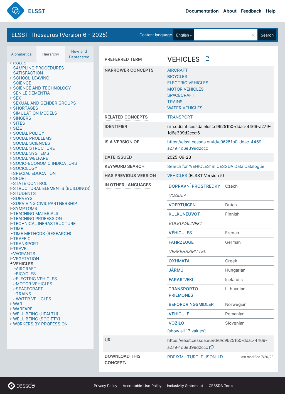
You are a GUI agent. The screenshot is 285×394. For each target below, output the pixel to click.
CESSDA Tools (221, 385)
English (182, 35)
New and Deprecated (79, 54)
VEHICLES (177, 175)
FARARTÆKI (181, 279)
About (230, 11)
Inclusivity (185, 385)
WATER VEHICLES (185, 107)
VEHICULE (179, 313)
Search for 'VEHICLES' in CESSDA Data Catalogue (215, 166)
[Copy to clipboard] (206, 59)
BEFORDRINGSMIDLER (191, 304)
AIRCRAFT (177, 70)
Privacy (105, 385)
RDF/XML (176, 356)
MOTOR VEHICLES (185, 89)
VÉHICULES (180, 232)
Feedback (251, 11)
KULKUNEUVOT (184, 214)
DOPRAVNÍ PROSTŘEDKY (194, 186)
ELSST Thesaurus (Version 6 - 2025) (59, 35)
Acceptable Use (142, 385)
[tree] (50, 205)
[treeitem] (22, 63)
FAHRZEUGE (181, 242)
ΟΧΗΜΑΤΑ (179, 261)
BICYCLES (177, 76)
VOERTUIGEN (182, 204)
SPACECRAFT (181, 95)
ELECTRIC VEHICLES (187, 82)
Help (271, 11)
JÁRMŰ (176, 270)
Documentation (202, 11)
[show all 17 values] (186, 330)
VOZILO (176, 323)
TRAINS (175, 101)
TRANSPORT (180, 117)
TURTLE (195, 356)
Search (267, 35)
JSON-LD (214, 356)
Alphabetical (21, 54)
